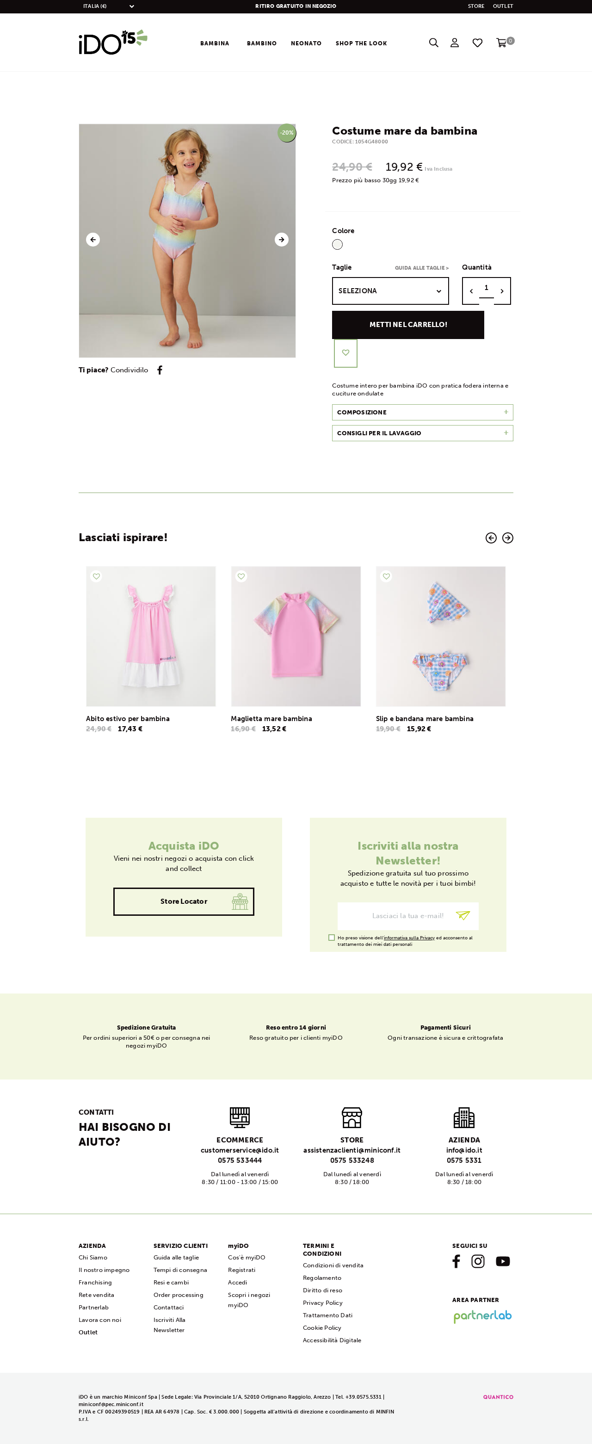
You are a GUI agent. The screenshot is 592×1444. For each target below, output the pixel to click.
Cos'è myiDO (246, 1257)
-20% (287, 133)
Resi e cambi (171, 1282)
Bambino (262, 43)
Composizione (361, 412)
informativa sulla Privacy (409, 938)
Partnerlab (94, 1307)
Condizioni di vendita (333, 1265)
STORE (476, 6)
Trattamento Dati (327, 1315)
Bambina (214, 43)
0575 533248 (352, 1160)
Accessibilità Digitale (332, 1340)
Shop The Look (361, 43)
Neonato (306, 43)
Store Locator (183, 901)
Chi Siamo (93, 1257)
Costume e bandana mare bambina (434, 719)
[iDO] (113, 42)
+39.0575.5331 (363, 1397)
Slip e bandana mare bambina (279, 719)
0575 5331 (464, 1160)
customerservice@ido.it (240, 1150)
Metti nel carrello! (408, 325)
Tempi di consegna (180, 1269)
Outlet (503, 6)
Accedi (237, 1282)
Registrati (241, 1269)
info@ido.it (464, 1150)
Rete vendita (96, 1294)
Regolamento (322, 1277)
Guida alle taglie (176, 1257)
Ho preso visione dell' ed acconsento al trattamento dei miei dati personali (405, 938)
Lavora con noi (100, 1319)
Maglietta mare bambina (126, 719)
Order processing (179, 1294)
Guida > (422, 268)
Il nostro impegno (104, 1269)
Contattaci (169, 1307)
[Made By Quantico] (498, 1397)
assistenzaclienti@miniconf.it (352, 1150)
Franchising (95, 1282)
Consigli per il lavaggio (379, 433)
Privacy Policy (323, 1302)
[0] (501, 46)
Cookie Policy (322, 1327)
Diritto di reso (322, 1290)
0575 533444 (240, 1160)
